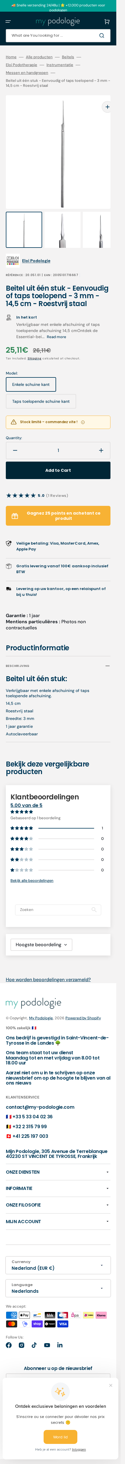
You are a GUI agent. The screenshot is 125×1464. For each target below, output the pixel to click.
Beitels (68, 57)
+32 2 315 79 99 (29, 1115)
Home (11, 57)
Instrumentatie (60, 65)
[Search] (102, 35)
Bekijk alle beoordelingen (31, 868)
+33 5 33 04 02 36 (32, 1105)
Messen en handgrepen (27, 72)
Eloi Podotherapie (21, 65)
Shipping (35, 347)
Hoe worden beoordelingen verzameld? (48, 968)
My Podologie (41, 1006)
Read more (56, 325)
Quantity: (14, 426)
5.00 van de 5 (26, 793)
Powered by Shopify (83, 1006)
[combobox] (58, 35)
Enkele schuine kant (32, 375)
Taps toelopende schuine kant (41, 392)
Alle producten (39, 57)
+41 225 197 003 (30, 1124)
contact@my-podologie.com (40, 1095)
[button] (8, 21)
